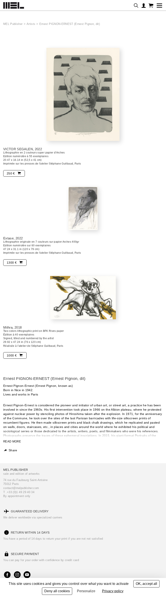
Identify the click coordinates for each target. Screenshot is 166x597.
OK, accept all (146, 584)
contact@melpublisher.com (21, 488)
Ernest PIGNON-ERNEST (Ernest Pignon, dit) (69, 24)
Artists (31, 24)
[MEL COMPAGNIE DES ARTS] (13, 4)
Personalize (86, 591)
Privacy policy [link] (112, 591)
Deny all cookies (57, 591)
